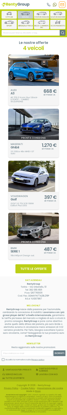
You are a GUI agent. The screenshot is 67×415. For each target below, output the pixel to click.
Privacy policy (37, 359)
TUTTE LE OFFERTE (33, 269)
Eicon (38, 391)
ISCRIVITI (59, 353)
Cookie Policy (28, 388)
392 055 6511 (35, 289)
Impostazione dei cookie (50, 388)
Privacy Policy (11, 388)
